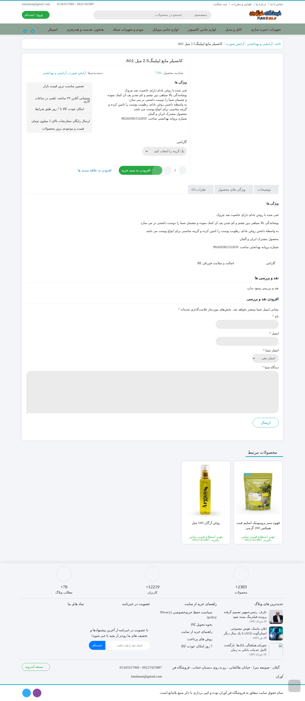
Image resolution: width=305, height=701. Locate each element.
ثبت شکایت (220, 4)
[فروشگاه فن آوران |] (265, 14)
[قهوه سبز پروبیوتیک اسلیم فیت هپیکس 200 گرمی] (258, 490)
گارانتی (182, 142)
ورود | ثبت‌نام (34, 15)
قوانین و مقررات (241, 4)
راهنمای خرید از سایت (196, 631)
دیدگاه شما (270, 367)
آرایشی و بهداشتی (259, 44)
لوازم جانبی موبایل (165, 29)
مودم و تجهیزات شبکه (127, 29)
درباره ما (261, 4)
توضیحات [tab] (265, 189)
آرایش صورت (235, 44)
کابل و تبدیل (233, 29)
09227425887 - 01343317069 (76, 4)
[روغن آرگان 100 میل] (206, 490)
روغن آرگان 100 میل (206, 523)
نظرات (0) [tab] (199, 189)
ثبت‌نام (97, 645)
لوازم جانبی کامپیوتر (201, 29)
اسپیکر (52, 29)
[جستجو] (97, 15)
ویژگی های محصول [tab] (232, 189)
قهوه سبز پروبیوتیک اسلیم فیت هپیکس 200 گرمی (258, 525)
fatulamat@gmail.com (36, 4)
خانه (278, 44)
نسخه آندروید (34, 667)
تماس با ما (276, 4)
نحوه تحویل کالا (201, 624)
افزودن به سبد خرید (135, 170)
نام (275, 316)
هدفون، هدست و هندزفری (85, 29)
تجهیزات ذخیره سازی (265, 29)
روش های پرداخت (199, 639)
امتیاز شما (271, 350)
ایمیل (274, 333)
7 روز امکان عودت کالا (196, 646)
